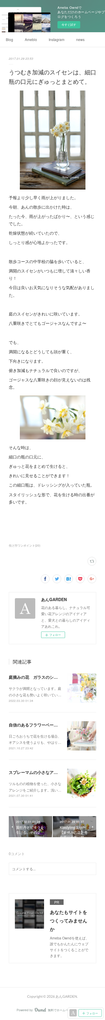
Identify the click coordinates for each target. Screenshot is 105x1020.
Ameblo (31, 39)
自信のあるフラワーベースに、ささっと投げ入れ (54, 725)
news (80, 39)
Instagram (56, 39)
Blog (9, 39)
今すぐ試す (69, 25)
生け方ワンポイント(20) (24, 545)
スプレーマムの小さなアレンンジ (39, 772)
